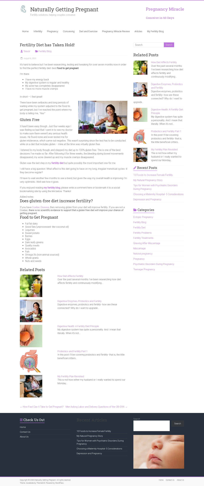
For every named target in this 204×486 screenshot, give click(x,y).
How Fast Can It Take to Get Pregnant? (42, 406)
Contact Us (25, 432)
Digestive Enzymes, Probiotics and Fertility (79, 301)
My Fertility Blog (155, 31)
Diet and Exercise (88, 31)
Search (136, 419)
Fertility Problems (142, 232)
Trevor (26, 51)
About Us (24, 437)
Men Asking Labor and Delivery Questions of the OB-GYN (96, 406)
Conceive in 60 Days (160, 18)
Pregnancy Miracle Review (116, 31)
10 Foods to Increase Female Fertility (153, 175)
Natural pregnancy (142, 253)
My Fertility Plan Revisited (70, 376)
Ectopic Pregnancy (143, 217)
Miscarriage (139, 248)
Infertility (37, 31)
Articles (138, 31)
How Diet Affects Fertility (70, 276)
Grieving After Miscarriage (146, 243)
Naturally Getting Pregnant (64, 9)
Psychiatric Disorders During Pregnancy (153, 264)
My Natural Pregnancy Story (148, 180)
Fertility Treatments (143, 238)
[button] (73, 205)
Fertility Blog (45, 51)
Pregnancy (52, 31)
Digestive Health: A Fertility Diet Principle (78, 326)
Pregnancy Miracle (165, 9)
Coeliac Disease (40, 207)
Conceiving (69, 31)
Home (25, 31)
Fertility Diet (139, 227)
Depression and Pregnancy (147, 199)
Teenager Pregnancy (144, 269)
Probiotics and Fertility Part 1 (72, 351)
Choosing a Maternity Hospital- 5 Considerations (158, 194)
